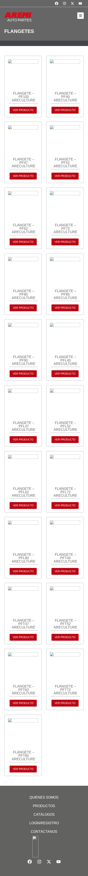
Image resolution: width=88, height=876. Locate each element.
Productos (44, 806)
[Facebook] (56, 3)
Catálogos (44, 814)
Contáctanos (44, 831)
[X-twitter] (72, 3)
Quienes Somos (44, 797)
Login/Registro (44, 823)
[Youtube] (80, 3)
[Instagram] (64, 3)
